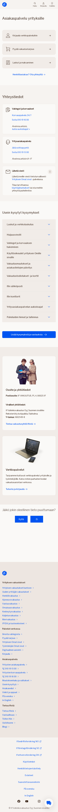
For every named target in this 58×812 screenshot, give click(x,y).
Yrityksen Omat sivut (22, 179)
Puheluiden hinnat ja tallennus (22, 317)
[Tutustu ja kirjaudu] (29, 450)
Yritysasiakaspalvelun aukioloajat (25, 306)
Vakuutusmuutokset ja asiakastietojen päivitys (19, 265)
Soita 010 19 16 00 (20, 119)
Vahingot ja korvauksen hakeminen (19, 245)
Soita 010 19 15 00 (20, 152)
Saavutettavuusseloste (29, 782)
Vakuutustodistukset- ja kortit (23, 275)
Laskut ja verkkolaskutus (20, 224)
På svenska (29, 788)
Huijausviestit (14, 234)
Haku (35, 5)
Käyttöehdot (29, 761)
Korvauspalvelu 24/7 (21, 115)
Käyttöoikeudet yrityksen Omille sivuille (24, 255)
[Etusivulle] (4, 4)
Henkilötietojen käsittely (29, 768)
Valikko (52, 5)
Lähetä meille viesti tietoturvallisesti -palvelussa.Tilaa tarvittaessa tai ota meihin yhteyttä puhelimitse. (29, 180)
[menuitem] (48, 802)
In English (29, 795)
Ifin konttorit (13, 296)
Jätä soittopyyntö (20, 147)
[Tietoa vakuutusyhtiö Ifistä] (29, 370)
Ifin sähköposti (15, 286)
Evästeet (29, 775)
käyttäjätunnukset (20, 187)
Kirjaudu (43, 5)
